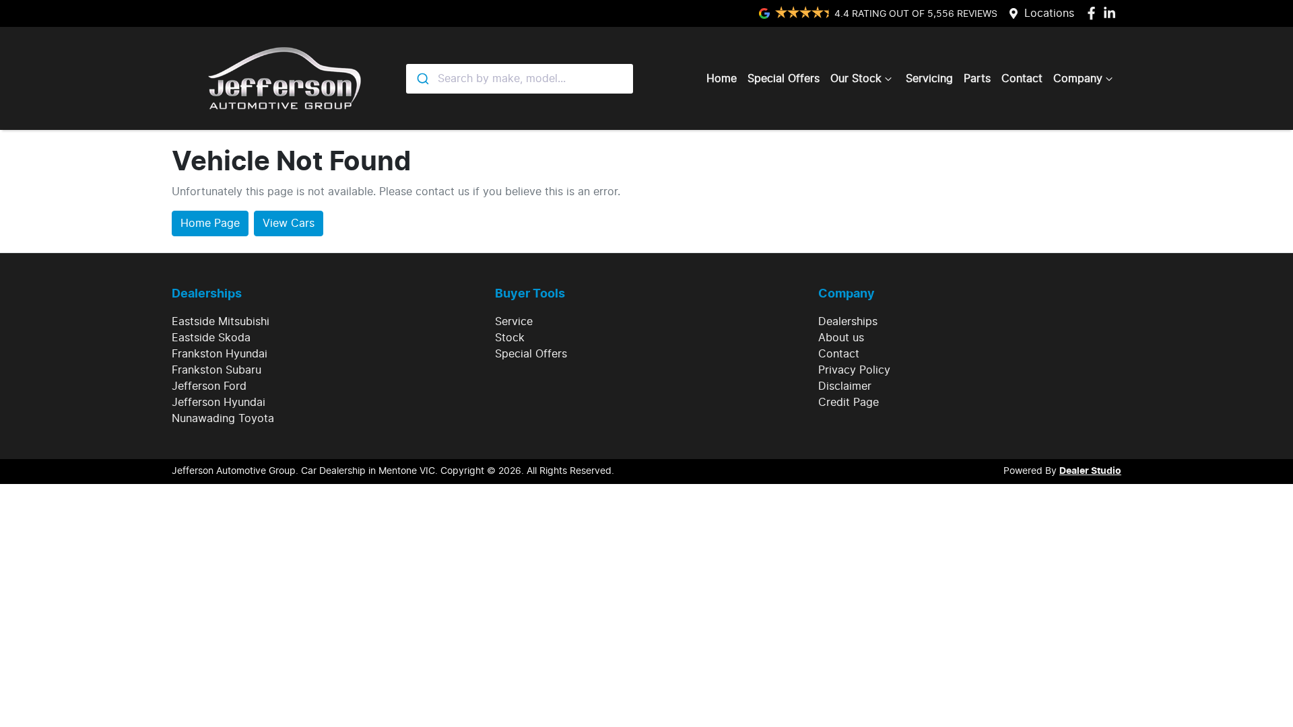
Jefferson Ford (209, 386)
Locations (1049, 13)
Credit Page (848, 402)
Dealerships (847, 321)
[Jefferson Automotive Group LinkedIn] (1112, 13)
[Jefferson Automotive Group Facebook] (1094, 13)
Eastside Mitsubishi (220, 321)
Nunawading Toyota (223, 418)
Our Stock (856, 78)
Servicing (929, 78)
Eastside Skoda (211, 338)
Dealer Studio (1090, 471)
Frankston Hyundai (219, 354)
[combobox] (519, 79)
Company (1077, 78)
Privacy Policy (854, 370)
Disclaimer (844, 386)
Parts (977, 78)
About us (841, 338)
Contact (1021, 78)
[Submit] (422, 79)
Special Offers (784, 78)
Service (514, 321)
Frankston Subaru (216, 370)
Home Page (210, 223)
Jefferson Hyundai (218, 402)
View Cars (288, 223)
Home (721, 78)
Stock (510, 338)
